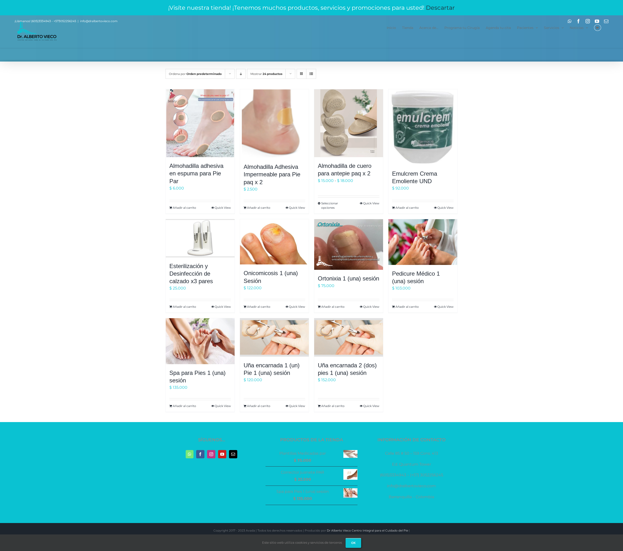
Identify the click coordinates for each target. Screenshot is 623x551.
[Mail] (233, 454)
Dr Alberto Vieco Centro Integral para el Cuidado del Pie (367, 530)
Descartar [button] (440, 7)
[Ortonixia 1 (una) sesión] (348, 244)
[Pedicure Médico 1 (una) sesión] (422, 242)
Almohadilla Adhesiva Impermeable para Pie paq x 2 (272, 174)
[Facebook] (200, 454)
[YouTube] (222, 454)
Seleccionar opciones (329, 205)
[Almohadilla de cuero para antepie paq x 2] (348, 123)
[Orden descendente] (241, 74)
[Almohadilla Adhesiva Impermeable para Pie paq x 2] (274, 123)
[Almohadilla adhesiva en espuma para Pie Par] (200, 123)
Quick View (223, 207)
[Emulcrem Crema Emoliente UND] (422, 127)
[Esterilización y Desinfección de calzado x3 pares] (200, 238)
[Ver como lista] (311, 74)
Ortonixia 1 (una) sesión (348, 278)
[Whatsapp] (189, 454)
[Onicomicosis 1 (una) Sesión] (274, 242)
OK (353, 543)
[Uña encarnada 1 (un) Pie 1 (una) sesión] (274, 337)
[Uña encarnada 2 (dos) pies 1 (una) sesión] (348, 337)
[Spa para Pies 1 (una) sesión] (200, 341)
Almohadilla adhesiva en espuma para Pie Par (196, 173)
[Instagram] (211, 454)
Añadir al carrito (184, 207)
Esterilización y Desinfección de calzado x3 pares (191, 273)
